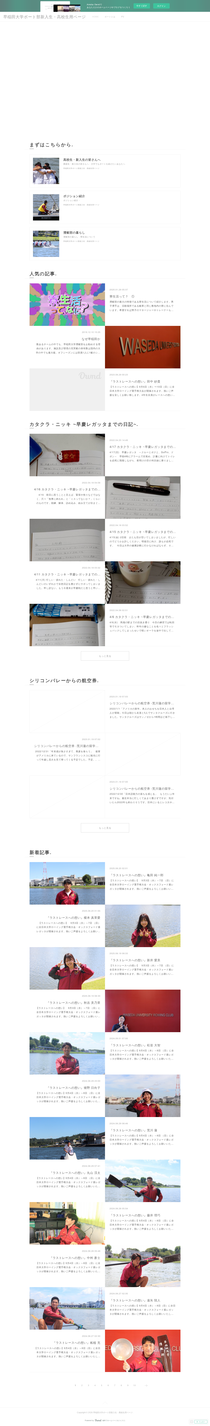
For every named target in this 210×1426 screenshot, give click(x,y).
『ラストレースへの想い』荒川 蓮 (133, 1130)
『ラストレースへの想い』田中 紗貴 (135, 381)
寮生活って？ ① (122, 296)
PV (122, 17)
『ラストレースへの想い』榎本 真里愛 (73, 917)
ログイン (161, 5)
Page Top (105, 1403)
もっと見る (105, 656)
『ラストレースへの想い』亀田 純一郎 (137, 875)
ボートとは (110, 17)
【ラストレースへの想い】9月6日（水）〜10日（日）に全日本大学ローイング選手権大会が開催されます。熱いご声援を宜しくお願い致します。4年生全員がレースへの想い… (142, 390)
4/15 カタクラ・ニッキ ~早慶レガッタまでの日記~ (143, 531)
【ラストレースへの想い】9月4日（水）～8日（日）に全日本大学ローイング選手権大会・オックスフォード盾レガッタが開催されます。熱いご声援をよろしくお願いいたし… (143, 1309)
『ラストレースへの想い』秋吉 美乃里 (73, 1002)
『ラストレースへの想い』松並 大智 (135, 1045)
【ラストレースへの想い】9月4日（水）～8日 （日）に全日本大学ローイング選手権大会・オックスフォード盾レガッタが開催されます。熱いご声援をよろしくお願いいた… (142, 1054)
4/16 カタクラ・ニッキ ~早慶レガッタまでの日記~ (67, 489)
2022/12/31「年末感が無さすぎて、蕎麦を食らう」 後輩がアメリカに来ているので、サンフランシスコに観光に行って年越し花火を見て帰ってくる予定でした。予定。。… (67, 755)
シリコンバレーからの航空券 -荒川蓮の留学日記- (143, 703)
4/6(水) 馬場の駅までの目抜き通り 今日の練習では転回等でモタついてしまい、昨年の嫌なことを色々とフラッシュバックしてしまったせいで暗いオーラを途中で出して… (142, 626)
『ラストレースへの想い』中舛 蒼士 (75, 1257)
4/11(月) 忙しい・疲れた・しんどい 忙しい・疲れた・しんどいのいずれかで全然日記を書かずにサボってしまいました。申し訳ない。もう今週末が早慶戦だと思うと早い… (68, 584)
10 (134, 1385)
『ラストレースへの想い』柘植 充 (76, 1342)
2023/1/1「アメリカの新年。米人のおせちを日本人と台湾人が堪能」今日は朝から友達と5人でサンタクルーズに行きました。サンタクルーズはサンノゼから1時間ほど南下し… (142, 712)
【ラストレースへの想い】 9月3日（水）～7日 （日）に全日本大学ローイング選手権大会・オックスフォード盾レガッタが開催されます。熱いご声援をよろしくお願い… (68, 927)
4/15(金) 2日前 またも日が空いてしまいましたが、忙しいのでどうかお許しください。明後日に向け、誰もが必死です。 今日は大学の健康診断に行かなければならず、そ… (143, 541)
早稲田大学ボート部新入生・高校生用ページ (44, 17)
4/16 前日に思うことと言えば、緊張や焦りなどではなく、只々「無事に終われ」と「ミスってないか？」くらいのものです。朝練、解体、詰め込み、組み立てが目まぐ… (68, 499)
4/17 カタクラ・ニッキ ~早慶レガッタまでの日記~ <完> (143, 446)
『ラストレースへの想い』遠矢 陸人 (135, 1300)
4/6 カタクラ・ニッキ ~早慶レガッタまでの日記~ (143, 616)
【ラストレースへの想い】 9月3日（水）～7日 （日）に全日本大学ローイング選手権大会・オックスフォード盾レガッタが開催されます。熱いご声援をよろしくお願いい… (142, 884)
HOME (95, 17)
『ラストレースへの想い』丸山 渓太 (75, 1172)
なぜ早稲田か (91, 339)
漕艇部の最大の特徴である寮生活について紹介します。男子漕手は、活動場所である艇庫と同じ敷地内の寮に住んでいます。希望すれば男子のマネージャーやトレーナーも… (142, 305)
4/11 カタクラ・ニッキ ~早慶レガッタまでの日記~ (67, 574)
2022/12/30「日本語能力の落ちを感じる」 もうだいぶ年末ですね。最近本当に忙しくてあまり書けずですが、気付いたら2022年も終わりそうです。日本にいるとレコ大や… (142, 798)
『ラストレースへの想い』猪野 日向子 (73, 1087)
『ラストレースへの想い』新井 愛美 (135, 960)
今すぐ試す (141, 5)
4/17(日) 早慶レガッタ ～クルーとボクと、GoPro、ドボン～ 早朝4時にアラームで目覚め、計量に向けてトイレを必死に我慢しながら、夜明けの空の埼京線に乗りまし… (142, 456)
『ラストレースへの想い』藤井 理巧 (135, 1215)
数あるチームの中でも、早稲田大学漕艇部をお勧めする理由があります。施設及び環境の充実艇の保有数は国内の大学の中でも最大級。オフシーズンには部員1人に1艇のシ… (68, 348)
